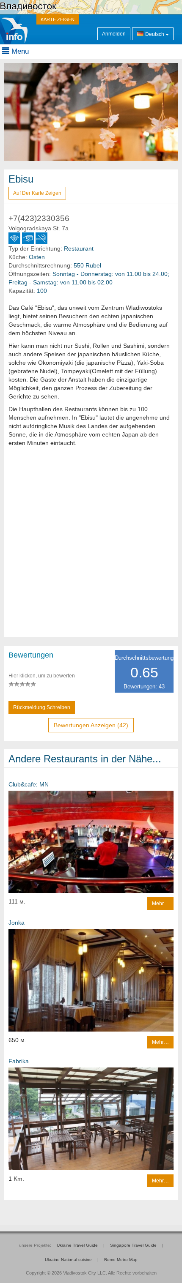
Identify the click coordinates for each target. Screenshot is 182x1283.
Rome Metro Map (121, 1259)
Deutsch (154, 34)
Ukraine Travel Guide (77, 1245)
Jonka (16, 922)
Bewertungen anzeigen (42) (91, 725)
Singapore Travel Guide (133, 1245)
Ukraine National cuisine (68, 1259)
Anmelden (114, 34)
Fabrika (18, 1061)
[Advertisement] (91, 546)
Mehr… (160, 903)
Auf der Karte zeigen (37, 193)
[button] (17, 112)
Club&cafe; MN (28, 784)
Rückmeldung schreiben (41, 707)
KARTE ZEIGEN (57, 19)
